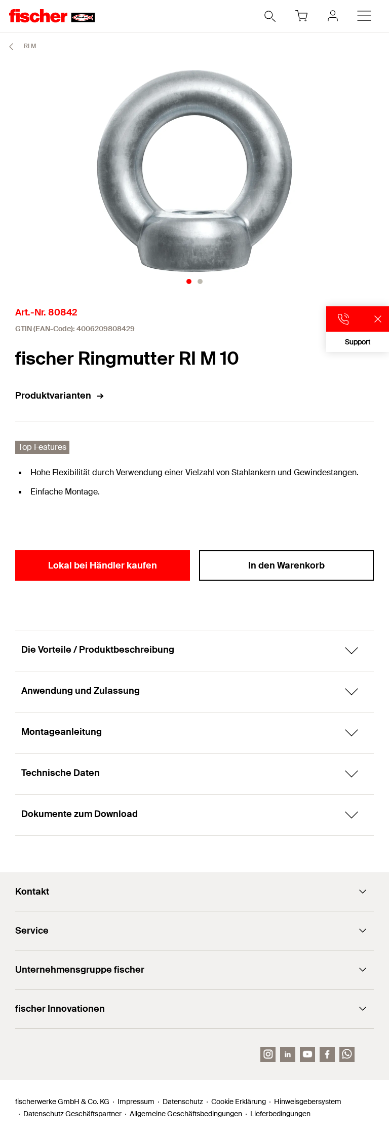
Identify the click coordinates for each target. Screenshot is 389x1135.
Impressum (136, 1101)
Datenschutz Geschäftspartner (72, 1113)
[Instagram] (268, 1054)
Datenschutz (183, 1101)
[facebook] (327, 1054)
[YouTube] (307, 1054)
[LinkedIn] (287, 1054)
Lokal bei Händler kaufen (102, 565)
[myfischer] (332, 15)
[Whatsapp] (347, 1054)
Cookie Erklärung (238, 1101)
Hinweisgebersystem (307, 1101)
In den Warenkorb (286, 565)
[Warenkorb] (301, 15)
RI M (29, 46)
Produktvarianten (53, 395)
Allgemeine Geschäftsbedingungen (186, 1113)
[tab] (188, 281)
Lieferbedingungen (280, 1113)
